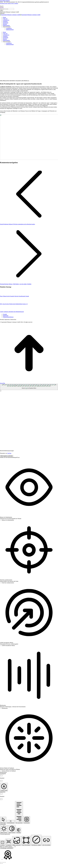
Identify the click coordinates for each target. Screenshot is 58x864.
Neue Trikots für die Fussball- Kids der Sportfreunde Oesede (14, 296)
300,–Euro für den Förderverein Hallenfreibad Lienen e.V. (14, 304)
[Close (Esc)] (0, 862)
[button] (0, 391)
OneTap (9, 453)
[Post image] (4, 294)
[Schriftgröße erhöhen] (1, 775)
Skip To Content (4, 846)
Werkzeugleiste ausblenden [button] (7, 456)
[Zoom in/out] (5, 862)
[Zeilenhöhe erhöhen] (1, 794)
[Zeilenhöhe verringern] (1, 799)
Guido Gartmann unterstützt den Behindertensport (12, 311)
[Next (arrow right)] (2, 863)
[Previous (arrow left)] (0, 863)
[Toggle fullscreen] (3, 862)
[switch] (7, 520)
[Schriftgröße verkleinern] (1, 781)
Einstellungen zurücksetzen (7, 848)
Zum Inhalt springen (5, 0)
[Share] (2, 862)
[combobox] (29, 387)
